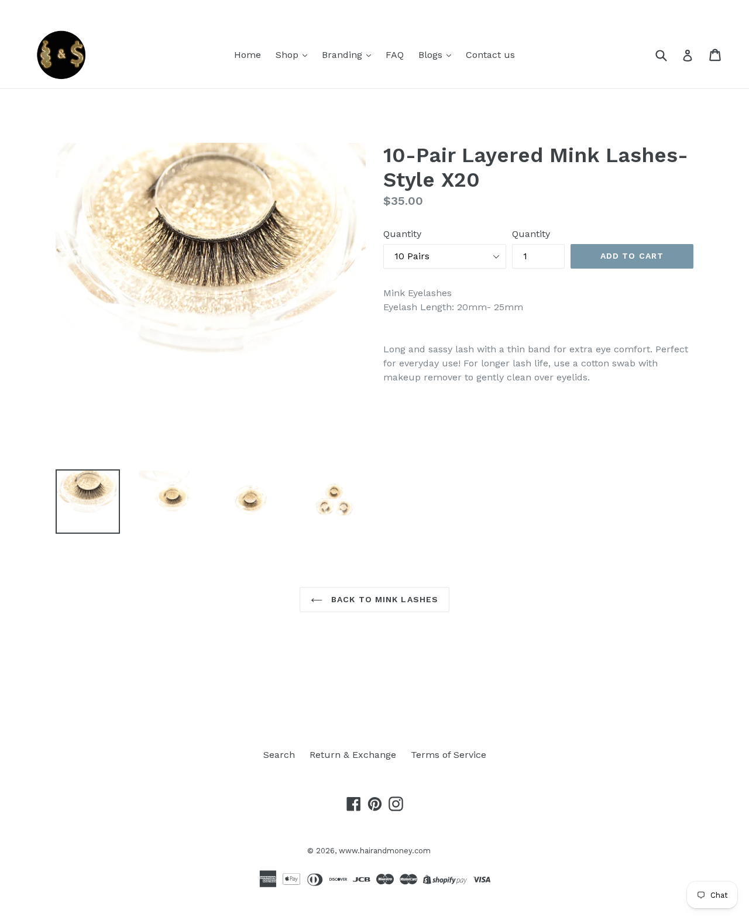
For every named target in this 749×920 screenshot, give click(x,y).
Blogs (431, 54)
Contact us (490, 54)
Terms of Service (448, 754)
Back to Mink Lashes (383, 599)
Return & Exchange (353, 754)
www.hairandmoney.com (385, 850)
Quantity (402, 233)
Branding (343, 54)
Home (247, 54)
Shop (288, 54)
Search (279, 754)
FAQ (395, 54)
